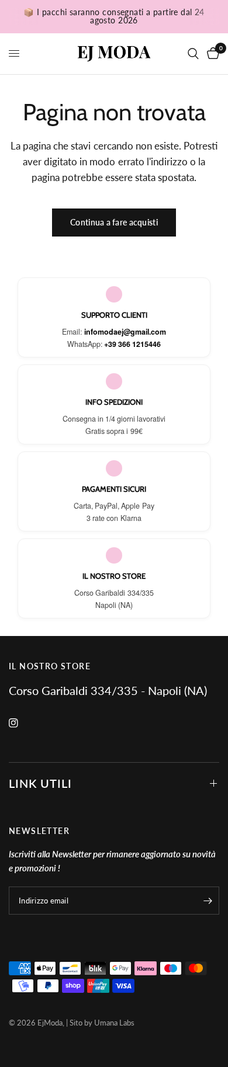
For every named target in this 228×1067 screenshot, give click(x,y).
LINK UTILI (40, 783)
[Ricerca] (193, 53)
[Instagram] (21, 723)
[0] (211, 53)
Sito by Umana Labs (102, 1022)
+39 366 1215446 (132, 344)
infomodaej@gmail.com (125, 331)
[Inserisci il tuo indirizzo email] (207, 901)
